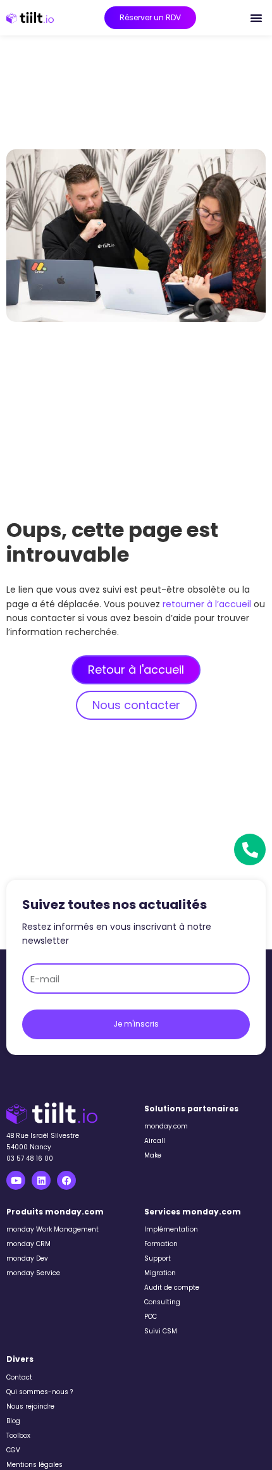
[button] (256, 17)
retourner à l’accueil (207, 604)
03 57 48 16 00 (29, 1158)
